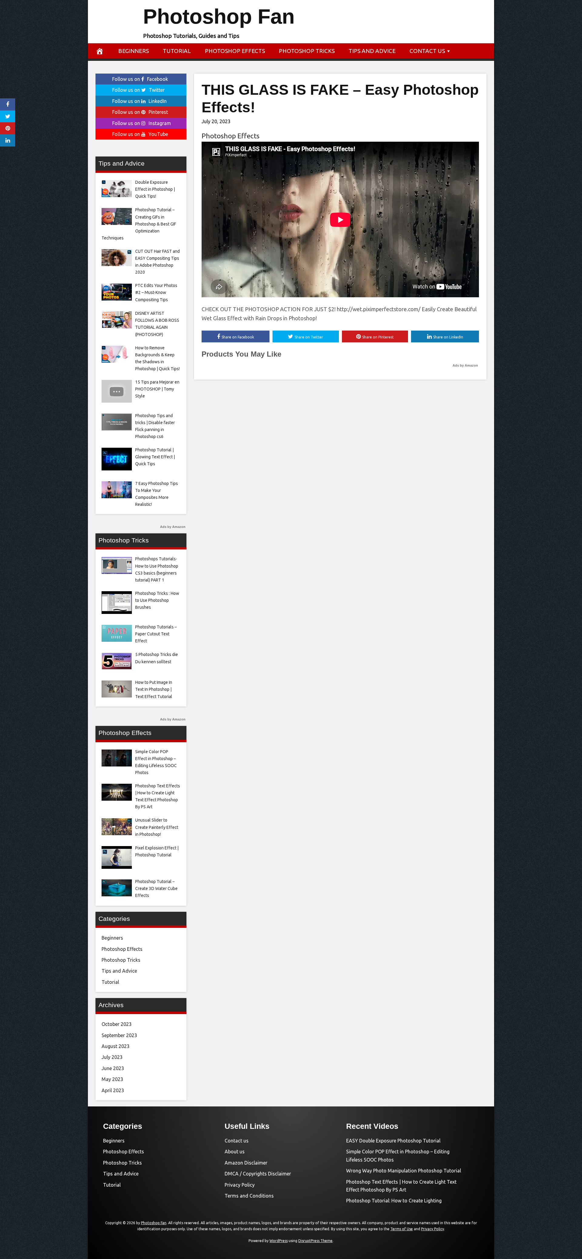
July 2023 (112, 1057)
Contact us (427, 51)
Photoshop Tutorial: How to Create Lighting (394, 1200)
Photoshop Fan (219, 16)
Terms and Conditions (249, 1195)
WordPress (278, 1241)
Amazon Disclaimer (246, 1162)
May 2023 (112, 1079)
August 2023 (115, 1046)
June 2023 (113, 1068)
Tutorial (177, 51)
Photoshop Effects (235, 51)
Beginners (133, 51)
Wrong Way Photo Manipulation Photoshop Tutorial (403, 1170)
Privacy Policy (240, 1185)
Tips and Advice (372, 51)
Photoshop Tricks (307, 51)
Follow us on (140, 79)
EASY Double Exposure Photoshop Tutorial (393, 1140)
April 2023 (113, 1090)
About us (235, 1151)
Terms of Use (401, 1229)
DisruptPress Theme (315, 1241)
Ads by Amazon (465, 365)
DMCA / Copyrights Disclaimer (258, 1173)
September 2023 (119, 1035)
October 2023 (117, 1024)
